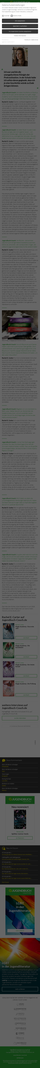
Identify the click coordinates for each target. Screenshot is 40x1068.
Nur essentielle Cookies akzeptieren (20, 31)
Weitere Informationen (20, 35)
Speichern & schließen (20, 26)
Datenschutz (34, 40)
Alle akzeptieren (20, 21)
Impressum (27, 40)
